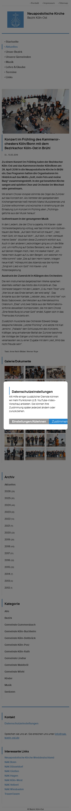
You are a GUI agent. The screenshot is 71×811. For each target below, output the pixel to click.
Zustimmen (60, 421)
